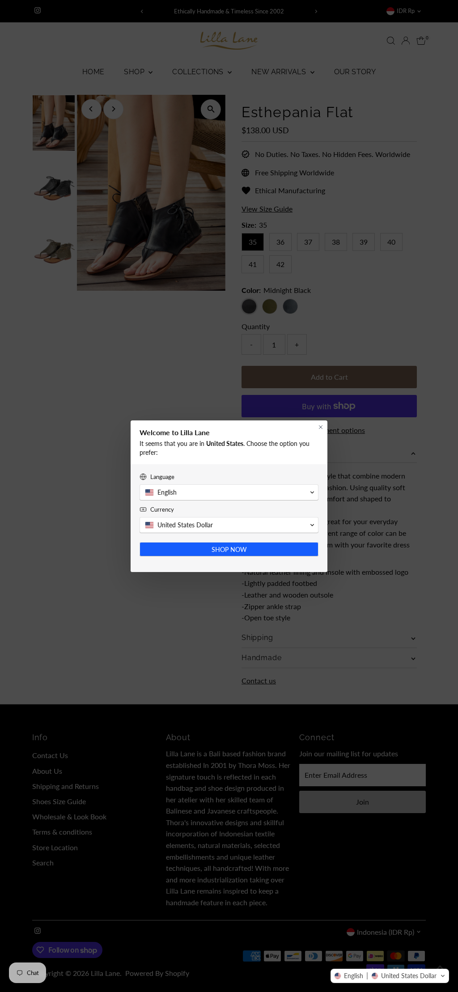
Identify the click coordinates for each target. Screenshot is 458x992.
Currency (162, 509)
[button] (390, 976)
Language (162, 476)
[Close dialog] (321, 427)
